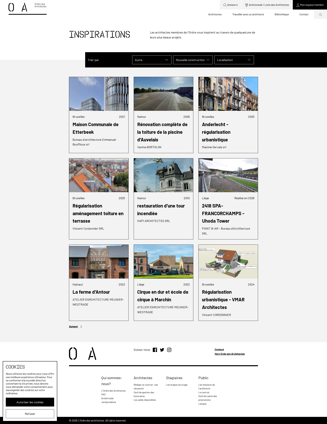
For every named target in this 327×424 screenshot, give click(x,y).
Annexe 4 (232, 4)
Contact (304, 14)
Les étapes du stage (176, 384)
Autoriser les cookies (30, 402)
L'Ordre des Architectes (113, 390)
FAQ (103, 394)
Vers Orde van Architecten (230, 353)
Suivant (73, 326)
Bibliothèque (282, 14)
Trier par (93, 60)
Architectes (215, 14)
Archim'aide (107, 398)
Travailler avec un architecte (248, 14)
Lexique (202, 403)
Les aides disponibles (145, 399)
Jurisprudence (108, 402)
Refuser (30, 414)
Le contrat (203, 392)
